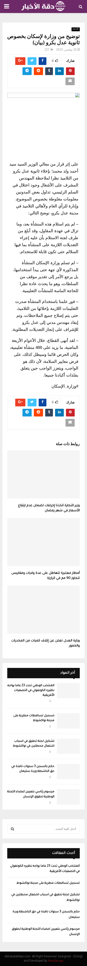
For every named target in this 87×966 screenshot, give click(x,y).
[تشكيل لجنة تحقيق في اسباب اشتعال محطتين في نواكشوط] (68, 746)
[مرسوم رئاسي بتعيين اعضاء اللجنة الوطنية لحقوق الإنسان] (68, 796)
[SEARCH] (12, 829)
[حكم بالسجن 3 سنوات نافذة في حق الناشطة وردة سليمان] (68, 771)
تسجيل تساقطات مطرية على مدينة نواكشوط (48, 883)
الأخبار (76, 29)
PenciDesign (56, 961)
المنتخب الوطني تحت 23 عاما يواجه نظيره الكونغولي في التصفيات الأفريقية (30, 690)
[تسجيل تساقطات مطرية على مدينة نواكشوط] (68, 720)
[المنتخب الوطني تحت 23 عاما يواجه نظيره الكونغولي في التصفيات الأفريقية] (68, 690)
